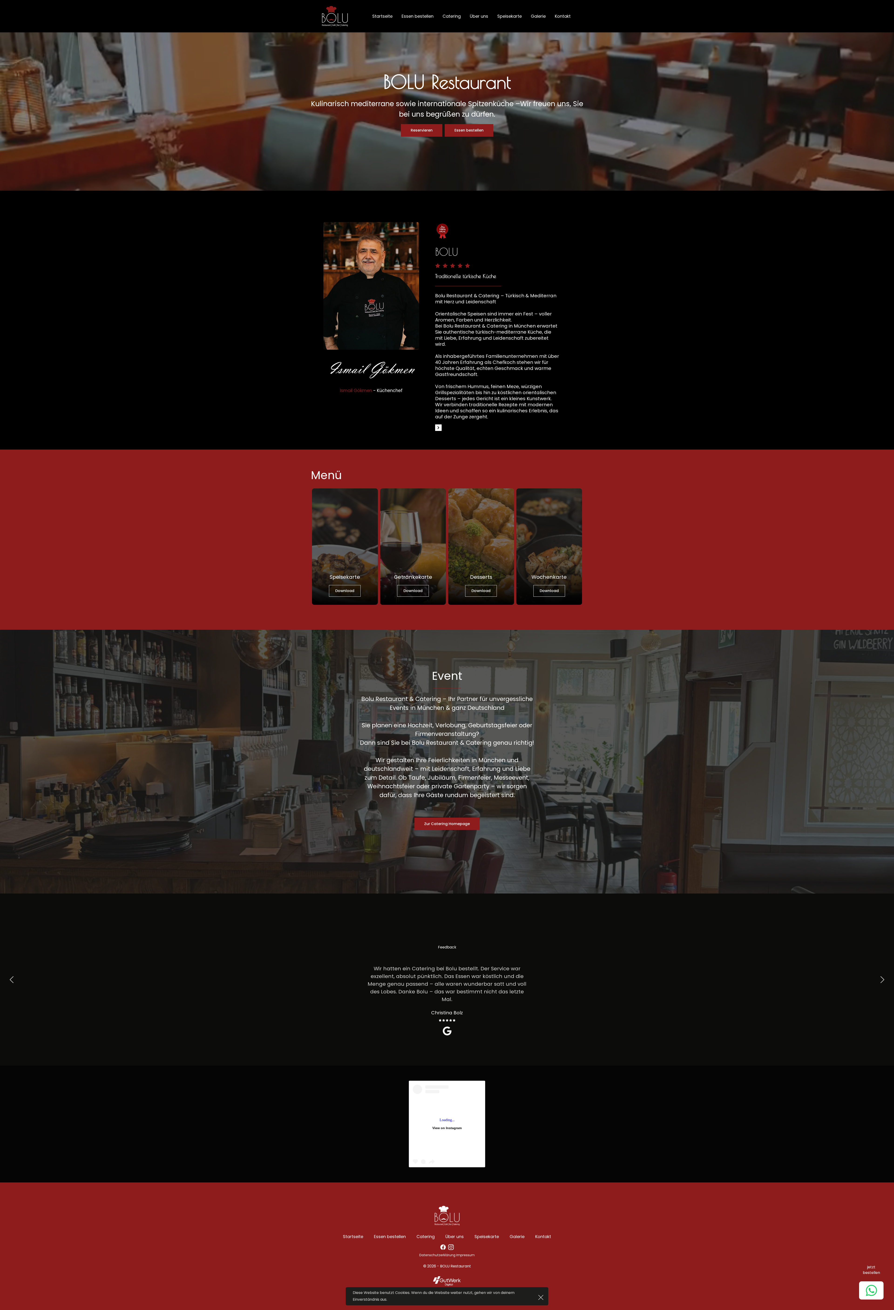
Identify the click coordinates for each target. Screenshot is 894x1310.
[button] (541, 1297)
